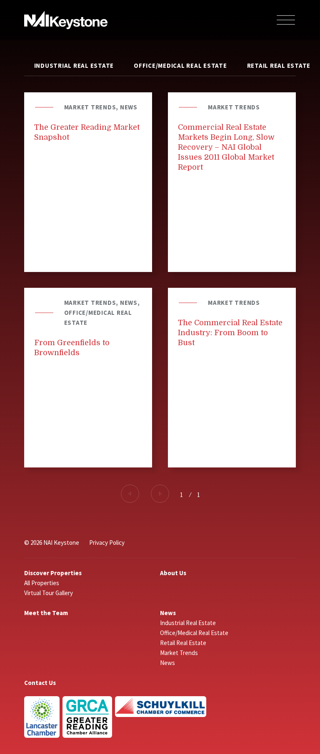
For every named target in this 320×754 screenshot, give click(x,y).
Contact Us (40, 683)
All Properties (41, 583)
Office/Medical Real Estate (180, 65)
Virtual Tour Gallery (48, 593)
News (168, 613)
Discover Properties (53, 573)
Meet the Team (46, 613)
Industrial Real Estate (74, 65)
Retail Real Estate (183, 643)
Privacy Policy (107, 542)
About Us (173, 573)
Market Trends (179, 653)
